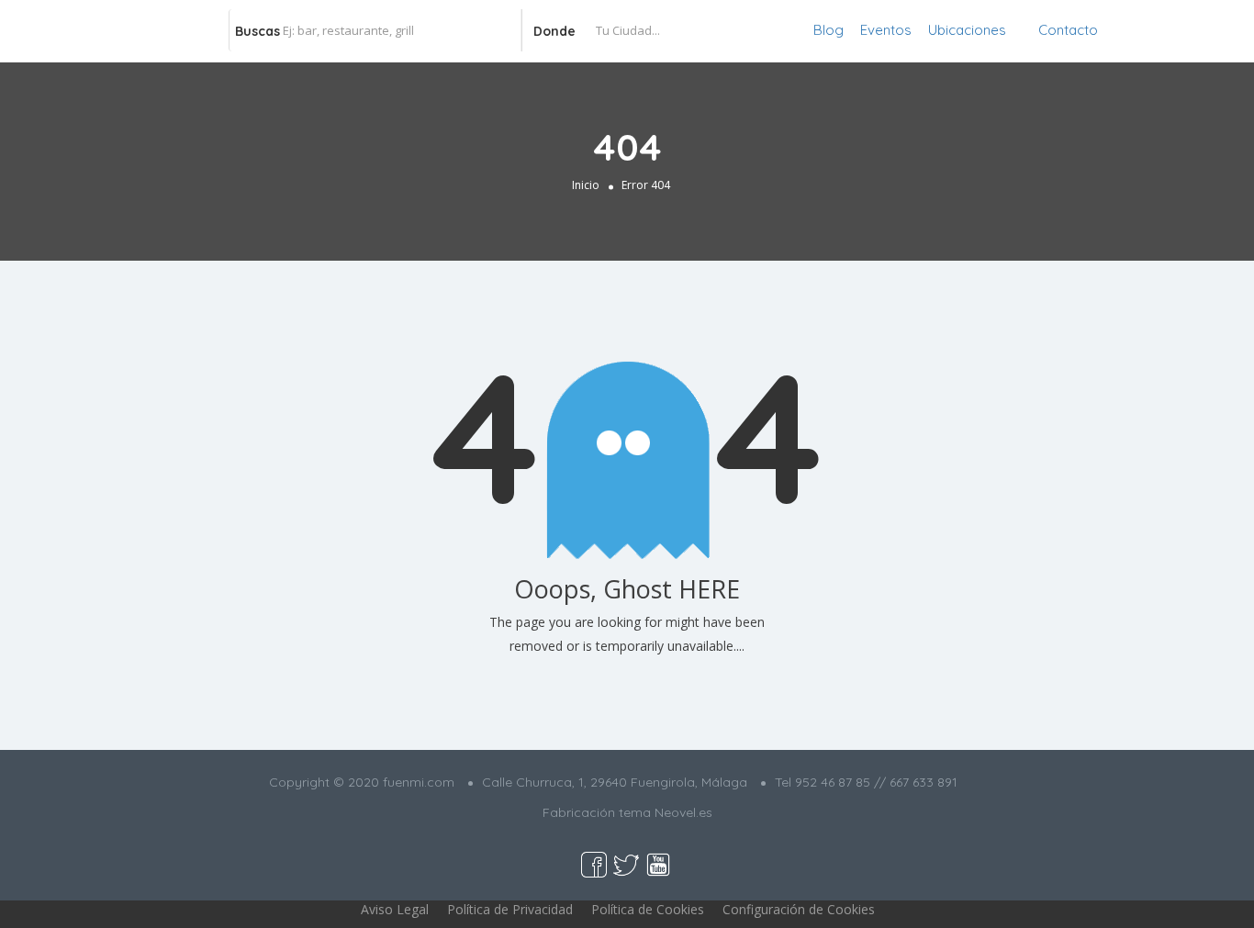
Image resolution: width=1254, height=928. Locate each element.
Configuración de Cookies (798, 909)
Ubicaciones (967, 30)
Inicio (585, 185)
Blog (828, 30)
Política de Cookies (647, 909)
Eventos (886, 30)
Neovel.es (683, 812)
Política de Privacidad (510, 909)
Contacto (1068, 30)
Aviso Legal (395, 909)
